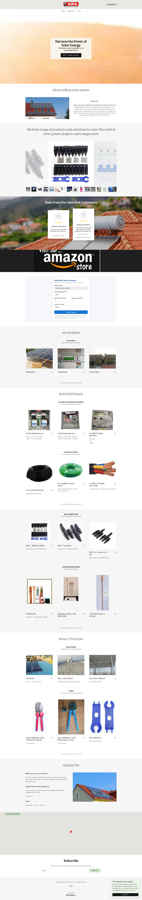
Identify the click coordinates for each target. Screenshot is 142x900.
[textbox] (64, 870)
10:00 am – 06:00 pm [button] (39, 805)
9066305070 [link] (112, 5)
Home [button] (71, 886)
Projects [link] (71, 11)
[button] (46, 805)
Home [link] (63, 11)
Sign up (95, 870)
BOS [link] (79, 11)
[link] (71, 4)
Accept (125, 894)
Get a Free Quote (71, 55)
